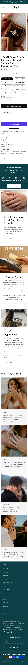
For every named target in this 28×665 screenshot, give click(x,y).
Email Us (5, 602)
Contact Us (6, 613)
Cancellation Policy (8, 589)
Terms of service (12, 661)
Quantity (3, 96)
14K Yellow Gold (7, 85)
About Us (5, 568)
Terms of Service (7, 582)
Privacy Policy (6, 579)
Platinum (17, 92)
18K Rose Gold (7, 92)
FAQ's (4, 609)
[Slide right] (17, 54)
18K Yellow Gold (20, 89)
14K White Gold (19, 82)
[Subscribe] (23, 642)
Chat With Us (6, 606)
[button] (3, 7)
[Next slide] (17, 305)
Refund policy (21, 661)
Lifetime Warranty (8, 586)
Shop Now (10, 238)
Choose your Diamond (14, 106)
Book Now (10, 362)
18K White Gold (7, 89)
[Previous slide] (10, 305)
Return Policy (6, 575)
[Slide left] (10, 54)
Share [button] (4, 158)
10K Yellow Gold (20, 78)
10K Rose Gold (7, 82)
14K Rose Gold (20, 85)
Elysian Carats (13, 659)
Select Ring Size (5, 112)
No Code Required (14, 185)
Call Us (5, 599)
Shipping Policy (7, 572)
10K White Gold (7, 78)
